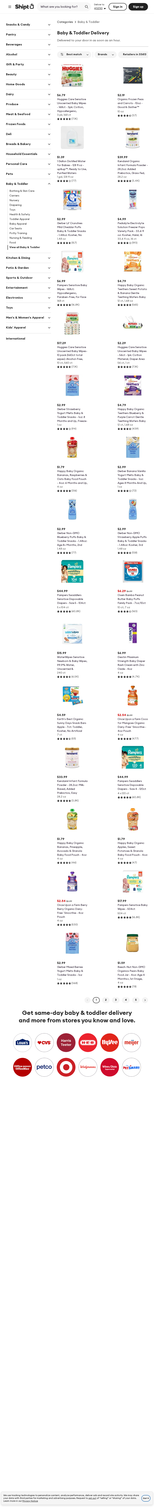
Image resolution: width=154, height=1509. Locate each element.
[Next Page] (145, 1000)
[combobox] (60, 6)
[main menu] (10, 7)
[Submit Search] (86, 7)
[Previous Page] (88, 1000)
